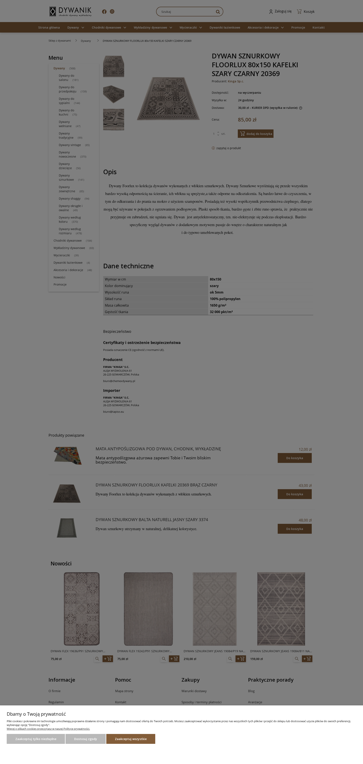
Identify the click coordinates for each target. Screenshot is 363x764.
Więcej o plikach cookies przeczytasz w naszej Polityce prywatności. (48, 729)
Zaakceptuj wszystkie (131, 739)
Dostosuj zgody (85, 739)
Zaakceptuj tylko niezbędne (35, 739)
